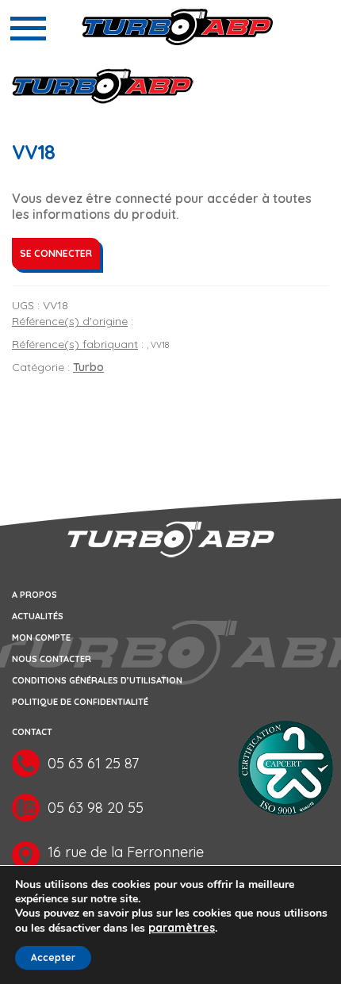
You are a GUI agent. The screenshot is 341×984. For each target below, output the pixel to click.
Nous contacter (51, 658)
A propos (34, 594)
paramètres (181, 928)
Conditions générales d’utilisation (97, 680)
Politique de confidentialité (80, 701)
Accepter (53, 957)
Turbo (88, 367)
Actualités (37, 616)
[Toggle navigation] (28, 28)
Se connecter (56, 253)
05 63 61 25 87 (93, 763)
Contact (32, 731)
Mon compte (41, 637)
